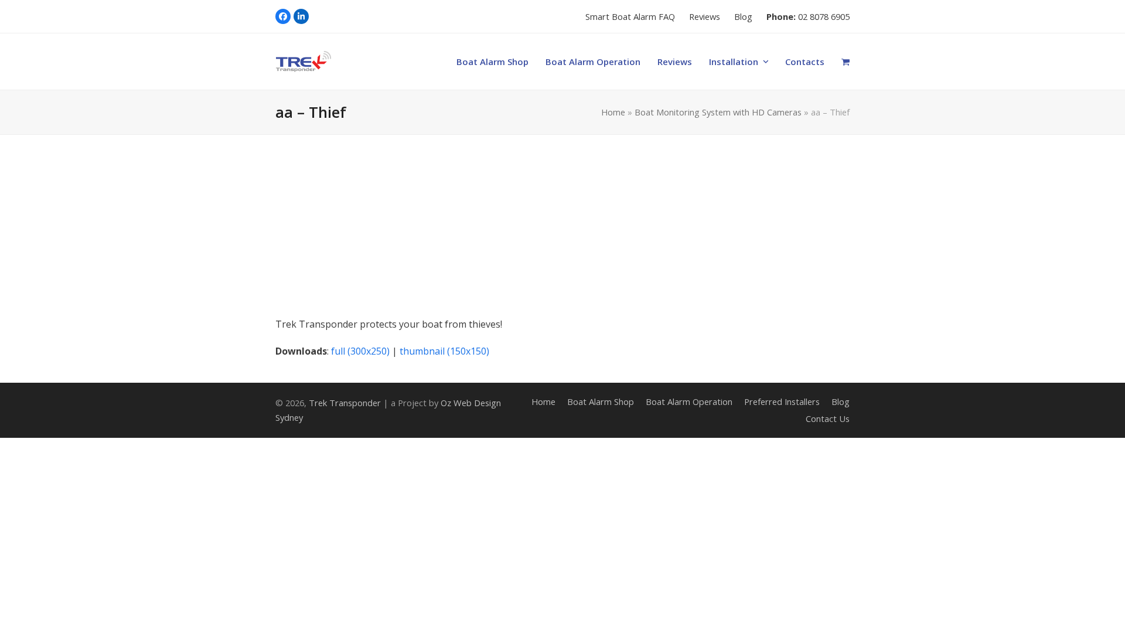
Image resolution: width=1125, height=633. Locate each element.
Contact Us (828, 418)
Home (613, 112)
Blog (840, 401)
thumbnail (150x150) (444, 351)
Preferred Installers (782, 401)
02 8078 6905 (824, 16)
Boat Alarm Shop (600, 401)
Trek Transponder (345, 403)
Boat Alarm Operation (689, 401)
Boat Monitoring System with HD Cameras (718, 112)
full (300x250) (360, 351)
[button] (845, 61)
